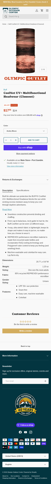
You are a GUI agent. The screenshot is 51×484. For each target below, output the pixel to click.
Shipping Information (9, 478)
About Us (5, 476)
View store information (15, 166)
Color (6, 126)
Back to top (25, 346)
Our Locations (15, 476)
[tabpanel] (25, 248)
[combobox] (25, 16)
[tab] (7, 190)
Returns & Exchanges (25, 478)
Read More (7, 210)
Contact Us (25, 476)
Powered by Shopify (30, 472)
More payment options (25, 154)
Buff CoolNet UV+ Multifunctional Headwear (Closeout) (26, 24)
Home (4, 24)
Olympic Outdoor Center (15, 472)
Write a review (25, 331)
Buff (5, 90)
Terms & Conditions (41, 478)
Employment (36, 476)
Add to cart (33, 140)
